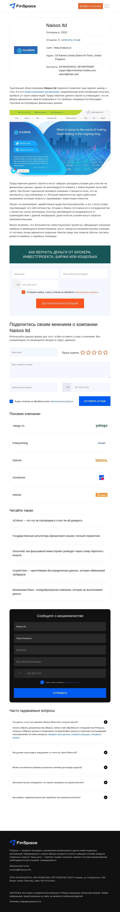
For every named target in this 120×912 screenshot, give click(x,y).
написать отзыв (70, 40)
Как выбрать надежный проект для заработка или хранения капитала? (46, 797)
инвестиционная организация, (43, 91)
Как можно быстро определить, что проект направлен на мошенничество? (48, 782)
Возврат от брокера (90, 6)
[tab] (60, 722)
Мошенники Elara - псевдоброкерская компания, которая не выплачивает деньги (58, 591)
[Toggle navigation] (106, 6)
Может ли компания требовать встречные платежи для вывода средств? (47, 767)
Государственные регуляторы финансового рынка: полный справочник (56, 535)
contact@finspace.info (20, 869)
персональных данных (86, 292)
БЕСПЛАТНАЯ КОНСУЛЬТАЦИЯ (60, 303)
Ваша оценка (70, 352)
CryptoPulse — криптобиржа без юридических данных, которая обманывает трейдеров (59, 572)
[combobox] (17, 284)
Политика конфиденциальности (25, 901)
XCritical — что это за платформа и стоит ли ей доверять (47, 520)
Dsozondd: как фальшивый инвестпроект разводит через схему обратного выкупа (58, 553)
